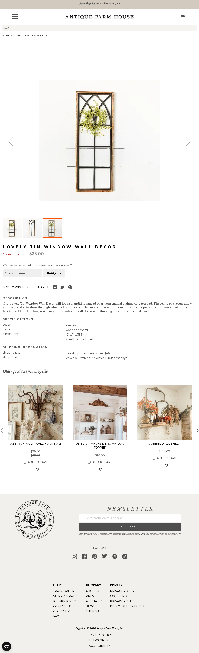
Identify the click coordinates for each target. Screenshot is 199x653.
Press (91, 596)
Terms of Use (99, 640)
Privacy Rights (122, 601)
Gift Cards (62, 611)
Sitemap (92, 611)
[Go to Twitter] (62, 288)
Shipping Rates (65, 596)
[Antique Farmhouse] (99, 17)
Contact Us (62, 606)
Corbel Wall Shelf (164, 443)
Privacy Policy (122, 591)
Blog (90, 606)
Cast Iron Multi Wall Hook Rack (35, 443)
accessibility (99, 646)
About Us (93, 591)
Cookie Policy (121, 596)
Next (197, 431)
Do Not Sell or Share (128, 606)
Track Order (63, 591)
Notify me (54, 273)
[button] (15, 16)
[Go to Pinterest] (70, 288)
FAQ (56, 616)
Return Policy (65, 601)
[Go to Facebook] (55, 288)
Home (6, 35)
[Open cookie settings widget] (6, 646)
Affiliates (94, 601)
